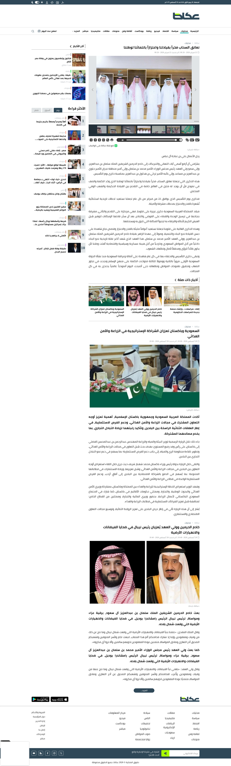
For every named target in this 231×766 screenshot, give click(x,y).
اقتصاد (165, 31)
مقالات (106, 31)
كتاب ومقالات (60, 118)
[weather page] (52, 2)
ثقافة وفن (127, 31)
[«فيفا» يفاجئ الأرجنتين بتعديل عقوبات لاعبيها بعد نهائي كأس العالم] (78, 76)
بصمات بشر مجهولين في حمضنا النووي (52, 93)
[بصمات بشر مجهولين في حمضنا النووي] (78, 93)
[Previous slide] (195, 89)
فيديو (157, 31)
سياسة (175, 31)
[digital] (62, 2)
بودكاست (139, 31)
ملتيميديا (95, 31)
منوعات (115, 31)
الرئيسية (194, 31)
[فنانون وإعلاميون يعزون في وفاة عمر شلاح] (78, 59)
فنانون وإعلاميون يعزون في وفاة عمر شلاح (53, 60)
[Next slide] (93, 89)
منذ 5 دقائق (66, 65)
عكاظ (195, 43)
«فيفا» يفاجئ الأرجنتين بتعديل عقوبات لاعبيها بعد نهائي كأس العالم (52, 76)
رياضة (149, 31)
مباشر (85, 31)
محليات (184, 31)
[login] (47, 2)
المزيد (76, 31)
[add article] (57, 2)
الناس (68, 54)
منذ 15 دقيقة (66, 81)
